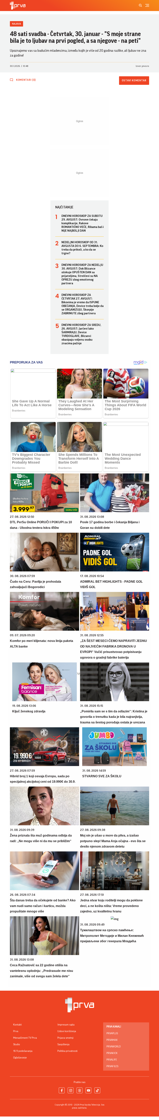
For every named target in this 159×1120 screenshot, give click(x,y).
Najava (16, 23)
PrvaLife (111, 1059)
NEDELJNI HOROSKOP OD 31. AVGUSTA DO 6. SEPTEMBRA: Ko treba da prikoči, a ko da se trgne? (82, 248)
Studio (16, 1044)
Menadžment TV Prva (25, 1038)
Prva (15, 1031)
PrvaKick (112, 1053)
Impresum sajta (65, 1024)
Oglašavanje (20, 1057)
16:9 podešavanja (22, 1051)
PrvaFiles (112, 1066)
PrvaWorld (113, 1046)
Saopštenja (63, 1044)
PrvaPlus (112, 1033)
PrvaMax (112, 1040)
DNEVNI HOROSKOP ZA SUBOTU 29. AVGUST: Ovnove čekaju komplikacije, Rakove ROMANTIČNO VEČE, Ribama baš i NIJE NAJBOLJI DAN (82, 223)
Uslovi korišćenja (66, 1031)
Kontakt (17, 1024)
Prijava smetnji (65, 1038)
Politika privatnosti (67, 1051)
